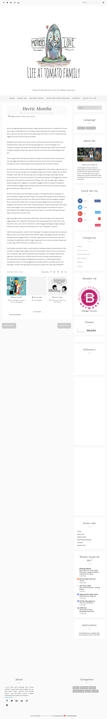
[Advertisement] (89, 411)
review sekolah (83, 254)
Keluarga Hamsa (85, 568)
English (81, 128)
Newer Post (9, 325)
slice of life (50, 113)
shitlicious (83, 608)
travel (80, 266)
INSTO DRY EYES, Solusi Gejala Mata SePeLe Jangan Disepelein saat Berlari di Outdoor (89, 572)
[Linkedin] (65, 272)
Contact (76, 98)
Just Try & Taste (85, 586)
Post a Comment (15, 315)
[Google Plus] (54, 272)
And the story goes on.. (87, 601)
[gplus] (11, 2)
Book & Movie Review (84, 540)
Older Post (64, 325)
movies (80, 262)
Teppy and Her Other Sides (88, 594)
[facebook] (3, 2)
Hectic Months (37, 300)
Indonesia (43, 113)
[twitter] (7, 2)
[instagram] (14, 2)
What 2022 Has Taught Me (87, 596)
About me (80, 534)
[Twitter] (58, 272)
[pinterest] (7, 705)
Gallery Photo (36, 98)
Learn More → (9, 697)
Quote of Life (89, 98)
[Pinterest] (62, 272)
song (88, 691)
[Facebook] (51, 272)
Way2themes (72, 716)
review (92, 687)
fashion (84, 687)
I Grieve (81, 581)
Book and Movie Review (58, 98)
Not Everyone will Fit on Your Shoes (57, 301)
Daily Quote (82, 258)
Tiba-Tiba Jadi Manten (86, 603)
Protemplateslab (46, 716)
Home (12, 98)
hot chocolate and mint (87, 579)
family (79, 246)
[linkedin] (18, 2)
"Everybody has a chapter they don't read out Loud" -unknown (89, 634)
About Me (22, 98)
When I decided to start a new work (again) (16, 301)
